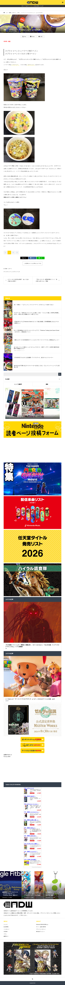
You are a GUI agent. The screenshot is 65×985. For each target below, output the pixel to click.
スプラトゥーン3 (16, 271)
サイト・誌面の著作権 (41, 926)
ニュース (5, 924)
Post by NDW (7, 756)
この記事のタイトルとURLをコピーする (32, 263)
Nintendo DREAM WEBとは (42, 924)
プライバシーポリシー (41, 929)
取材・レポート (18, 31)
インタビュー (6, 929)
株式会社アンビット (40, 931)
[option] (11, 890)
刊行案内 (5, 931)
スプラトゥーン (8, 271)
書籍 (47, 384)
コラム (5, 933)
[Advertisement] (32, 290)
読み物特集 (6, 926)
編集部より (6, 936)
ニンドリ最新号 (18, 384)
